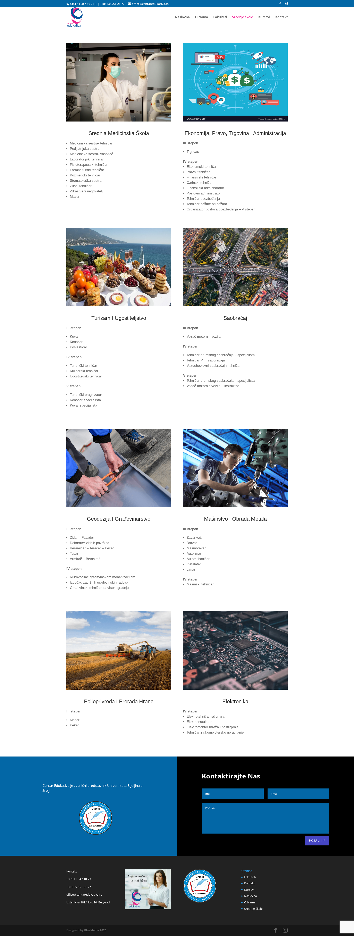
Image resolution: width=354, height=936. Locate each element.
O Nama (201, 17)
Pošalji (315, 840)
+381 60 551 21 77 (112, 4)
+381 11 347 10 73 (82, 4)
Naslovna (182, 17)
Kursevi (264, 17)
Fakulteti (220, 17)
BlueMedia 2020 (95, 930)
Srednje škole (242, 17)
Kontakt (281, 17)
